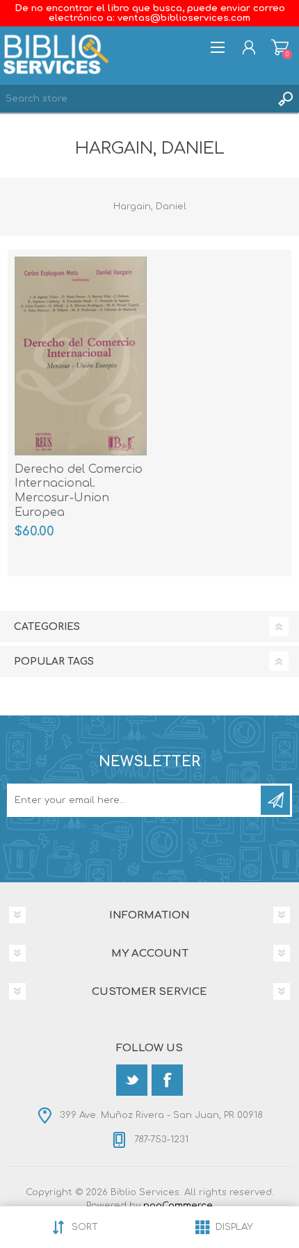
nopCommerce (178, 1205)
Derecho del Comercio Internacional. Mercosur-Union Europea (79, 491)
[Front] (81, 356)
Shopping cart (280, 47)
